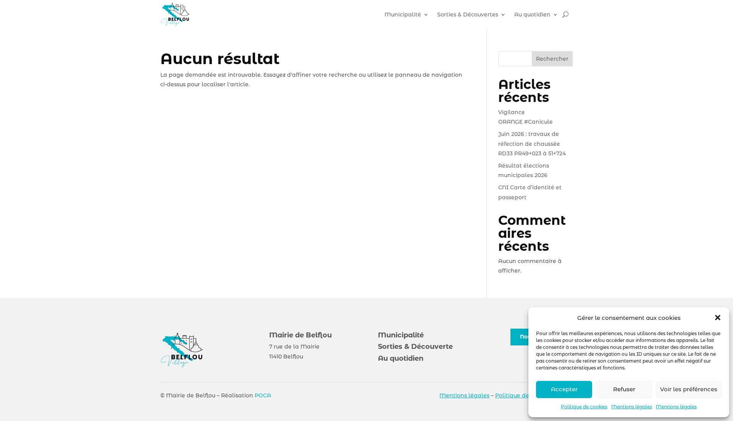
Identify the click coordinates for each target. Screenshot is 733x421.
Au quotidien (532, 14)
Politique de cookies (584, 407)
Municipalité (402, 14)
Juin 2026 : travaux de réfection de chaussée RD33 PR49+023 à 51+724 (532, 143)
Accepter (564, 389)
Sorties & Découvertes (467, 14)
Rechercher (552, 58)
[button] (718, 317)
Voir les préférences (688, 389)
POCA (263, 395)
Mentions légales (631, 407)
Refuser (624, 389)
